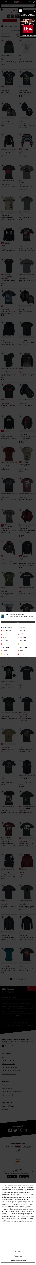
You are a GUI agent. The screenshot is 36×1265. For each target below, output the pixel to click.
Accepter (18, 1251)
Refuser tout (18, 1256)
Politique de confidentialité (25, 1221)
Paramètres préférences (18, 1261)
